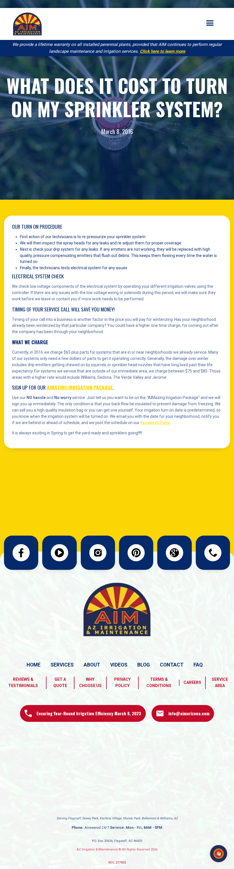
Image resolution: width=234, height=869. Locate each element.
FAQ (198, 665)
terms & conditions (158, 682)
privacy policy (122, 682)
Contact (171, 665)
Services (62, 665)
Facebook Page (155, 422)
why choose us (90, 682)
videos (118, 665)
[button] (210, 23)
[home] (27, 24)
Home (34, 665)
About (92, 665)
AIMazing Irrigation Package (80, 387)
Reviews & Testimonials (23, 682)
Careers (192, 682)
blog (143, 665)
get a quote (60, 682)
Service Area (220, 682)
